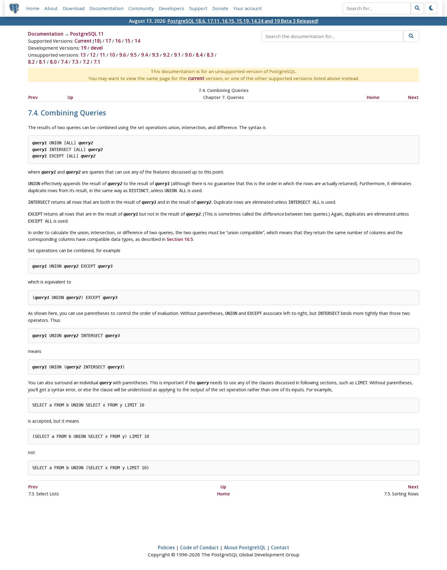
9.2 (166, 55)
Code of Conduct (199, 547)
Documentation (106, 8)
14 (137, 41)
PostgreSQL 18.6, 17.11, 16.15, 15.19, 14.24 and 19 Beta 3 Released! (243, 21)
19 (83, 48)
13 (83, 55)
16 (118, 41)
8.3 (210, 55)
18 (97, 41)
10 (112, 55)
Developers (171, 8)
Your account (247, 8)
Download (74, 8)
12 (92, 55)
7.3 (75, 62)
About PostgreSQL (245, 547)
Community (141, 8)
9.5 (133, 55)
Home (33, 8)
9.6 (122, 55)
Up (70, 97)
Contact (280, 547)
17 (108, 41)
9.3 (155, 55)
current (196, 78)
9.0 (188, 55)
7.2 (86, 62)
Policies (166, 547)
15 (127, 41)
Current (83, 41)
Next (413, 97)
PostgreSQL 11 (87, 34)
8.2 (31, 62)
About (51, 8)
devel (97, 48)
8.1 (42, 62)
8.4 (199, 55)
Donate (220, 8)
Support (198, 8)
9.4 (144, 55)
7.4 (64, 62)
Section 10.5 (180, 239)
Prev (33, 97)
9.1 (177, 55)
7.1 (97, 62)
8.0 (53, 62)
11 (102, 55)
